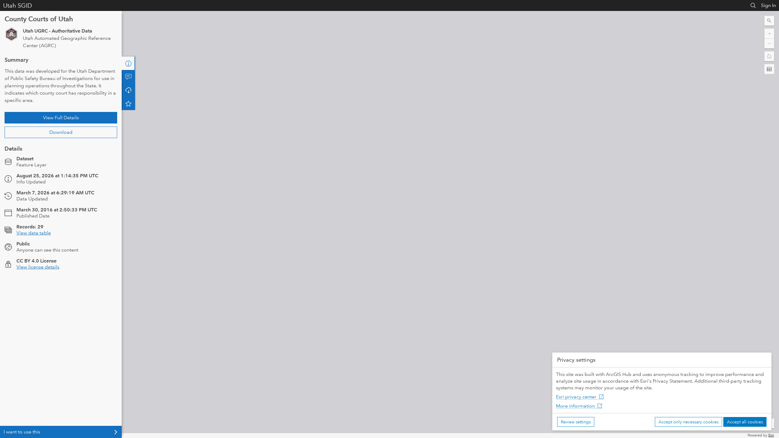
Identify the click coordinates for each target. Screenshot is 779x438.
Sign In (768, 5)
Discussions (128, 76)
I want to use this (22, 432)
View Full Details (61, 117)
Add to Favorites (128, 103)
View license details (37, 267)
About (128, 63)
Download (60, 132)
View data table (33, 233)
